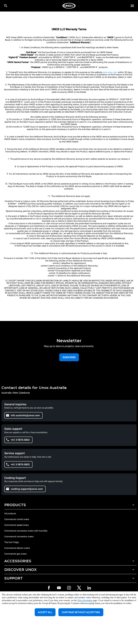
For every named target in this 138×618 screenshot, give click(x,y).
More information (85, 600)
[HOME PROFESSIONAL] (69, 5)
